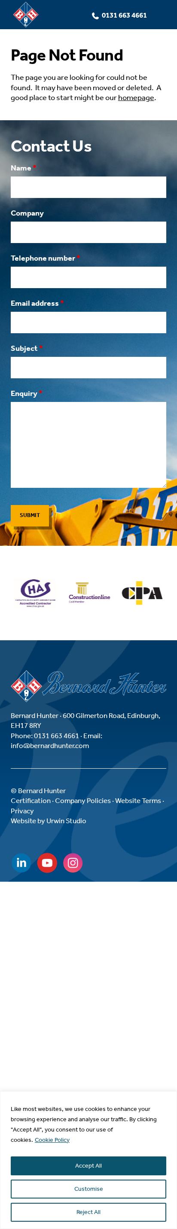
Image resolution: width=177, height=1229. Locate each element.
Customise (88, 1188)
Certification (31, 800)
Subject (27, 348)
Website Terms (138, 800)
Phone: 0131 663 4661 (45, 735)
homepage (136, 97)
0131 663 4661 (124, 15)
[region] (88, 1160)
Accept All (88, 1165)
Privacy (22, 810)
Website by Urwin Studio (48, 820)
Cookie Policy (52, 1140)
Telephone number (45, 258)
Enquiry (27, 393)
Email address (37, 303)
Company (27, 213)
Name (24, 168)
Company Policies (83, 800)
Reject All (88, 1212)
